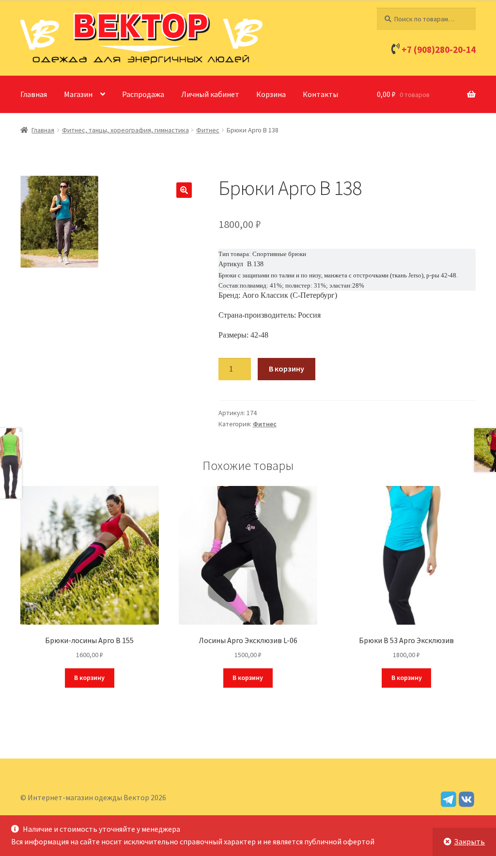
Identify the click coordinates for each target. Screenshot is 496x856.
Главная (33, 94)
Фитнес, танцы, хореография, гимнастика (125, 130)
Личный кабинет (210, 94)
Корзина (271, 94)
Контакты (320, 94)
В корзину (286, 368)
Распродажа (143, 94)
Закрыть (469, 841)
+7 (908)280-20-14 (439, 49)
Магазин (78, 94)
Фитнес (207, 130)
